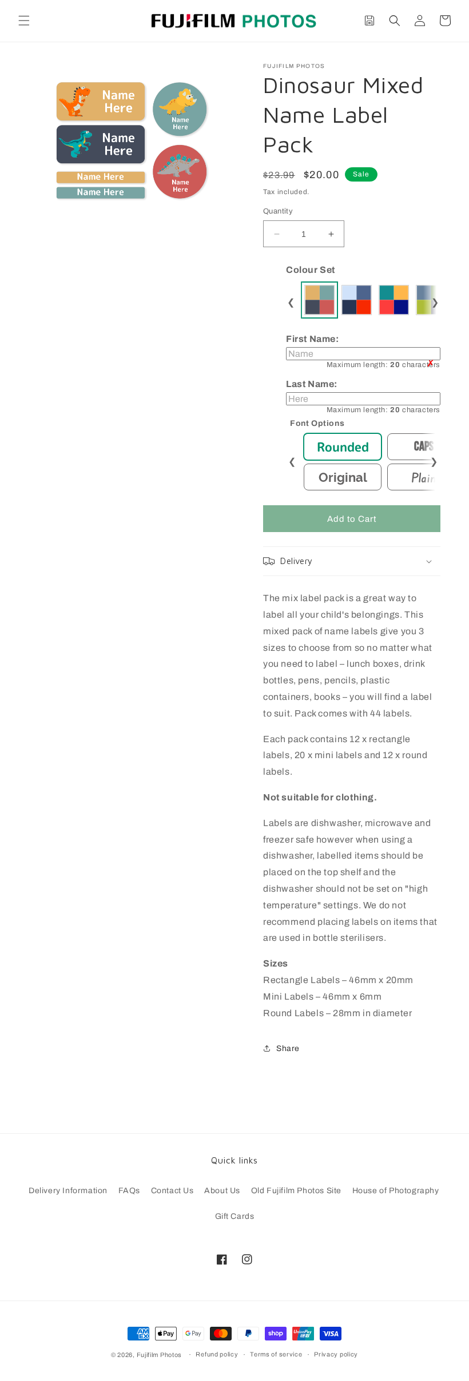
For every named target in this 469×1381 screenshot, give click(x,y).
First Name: (363, 351)
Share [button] (288, 1048)
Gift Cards (235, 1216)
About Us (222, 1190)
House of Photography (395, 1190)
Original (343, 477)
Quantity (278, 211)
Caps (424, 446)
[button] (24, 20)
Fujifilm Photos (159, 1354)
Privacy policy (336, 1354)
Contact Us (172, 1190)
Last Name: (363, 396)
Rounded (343, 447)
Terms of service (276, 1354)
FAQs (129, 1190)
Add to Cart (351, 519)
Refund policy (217, 1354)
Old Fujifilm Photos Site (296, 1190)
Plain (423, 477)
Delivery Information (68, 1190)
